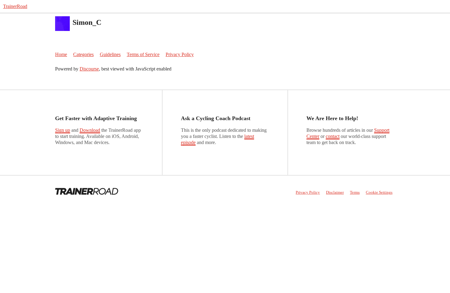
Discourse (89, 68)
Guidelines (110, 54)
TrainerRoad (15, 6)
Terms (355, 192)
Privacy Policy (180, 54)
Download (90, 130)
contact (332, 136)
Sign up (62, 130)
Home (61, 54)
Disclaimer (335, 192)
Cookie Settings (379, 192)
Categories (83, 54)
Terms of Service (143, 54)
